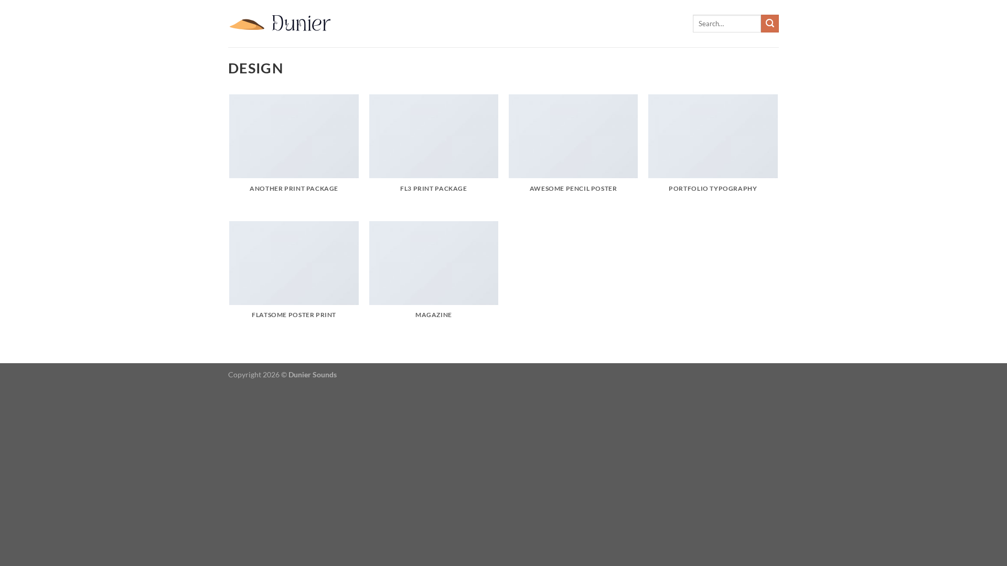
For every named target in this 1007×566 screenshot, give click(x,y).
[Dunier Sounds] (280, 24)
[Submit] (770, 23)
